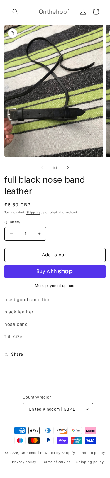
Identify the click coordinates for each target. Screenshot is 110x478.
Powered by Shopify (57, 453)
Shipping (33, 212)
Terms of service (56, 462)
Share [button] (17, 354)
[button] (15, 11)
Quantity (12, 222)
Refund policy (93, 453)
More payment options (55, 285)
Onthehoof (30, 453)
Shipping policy (90, 462)
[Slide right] (68, 167)
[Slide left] (42, 167)
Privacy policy (24, 462)
